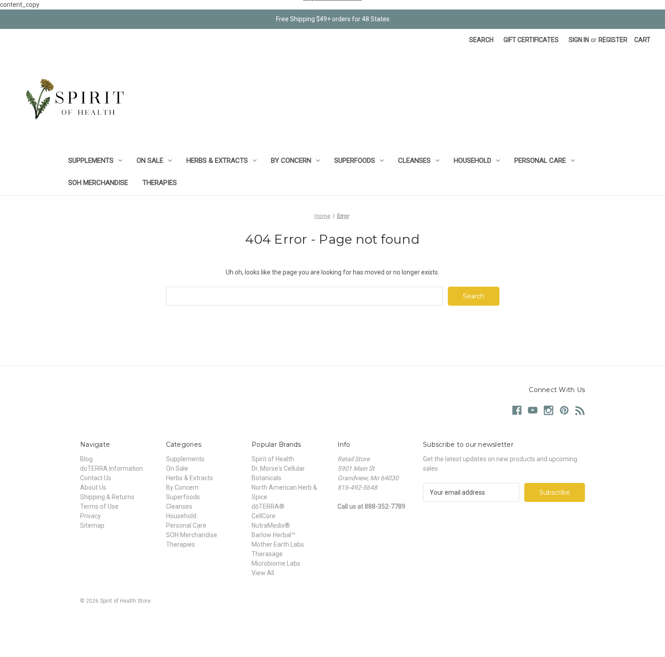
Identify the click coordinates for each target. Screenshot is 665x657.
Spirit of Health (273, 459)
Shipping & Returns (107, 497)
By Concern (291, 160)
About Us (93, 487)
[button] (332, 621)
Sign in (579, 39)
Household (472, 160)
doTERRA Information (111, 468)
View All (263, 573)
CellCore (264, 516)
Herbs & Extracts (217, 160)
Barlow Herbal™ (273, 535)
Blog (86, 459)
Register (612, 39)
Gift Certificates (531, 39)
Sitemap (92, 525)
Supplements (91, 160)
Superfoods (354, 160)
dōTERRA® (268, 506)
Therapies (159, 183)
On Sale (150, 160)
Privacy (90, 516)
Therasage (267, 554)
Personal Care (540, 160)
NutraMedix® (271, 525)
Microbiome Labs (276, 563)
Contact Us (95, 478)
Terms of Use (99, 506)
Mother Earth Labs (278, 544)
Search (481, 39)
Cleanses (414, 160)
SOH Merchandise (98, 183)
